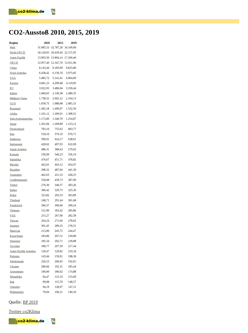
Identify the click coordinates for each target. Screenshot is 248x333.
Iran (12, 134)
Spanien (14, 225)
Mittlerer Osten (18, 98)
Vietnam (14, 210)
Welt (12, 47)
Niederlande (17, 261)
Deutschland (17, 128)
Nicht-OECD (17, 52)
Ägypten (15, 246)
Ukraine (14, 266)
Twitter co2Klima (24, 311)
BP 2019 (30, 302)
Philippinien (17, 292)
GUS (13, 103)
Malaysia (15, 230)
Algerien (15, 286)
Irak (12, 281)
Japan (13, 123)
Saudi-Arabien (18, 149)
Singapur (15, 241)
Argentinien (16, 271)
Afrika (13, 113)
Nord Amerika (18, 72)
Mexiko (14, 164)
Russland (15, 108)
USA (13, 78)
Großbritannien (18, 179)
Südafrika (15, 159)
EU (12, 88)
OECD (14, 62)
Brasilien (15, 169)
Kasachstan (16, 235)
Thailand (15, 200)
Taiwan (14, 220)
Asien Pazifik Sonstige (23, 251)
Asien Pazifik (17, 57)
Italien (13, 190)
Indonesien (16, 144)
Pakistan (14, 256)
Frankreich (16, 205)
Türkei (13, 185)
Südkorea (15, 139)
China (13, 67)
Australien (16, 174)
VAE (13, 215)
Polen (13, 195)
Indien (13, 93)
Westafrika (16, 276)
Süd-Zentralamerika (21, 118)
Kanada (14, 154)
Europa (14, 83)
